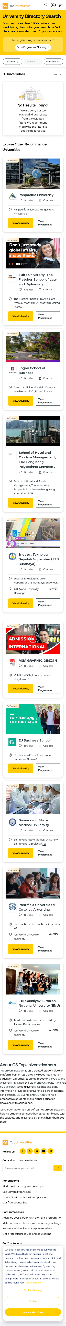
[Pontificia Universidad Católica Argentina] (12, 906)
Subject (31, 61)
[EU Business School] (12, 742)
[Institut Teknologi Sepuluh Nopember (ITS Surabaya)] (12, 556)
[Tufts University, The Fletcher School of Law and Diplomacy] (12, 276)
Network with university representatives (27, 1228)
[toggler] (60, 4)
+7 (38, 1024)
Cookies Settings (33, 1290)
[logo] (16, 4)
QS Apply (41, 1095)
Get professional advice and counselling (27, 1234)
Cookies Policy (33, 1282)
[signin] (53, 4)
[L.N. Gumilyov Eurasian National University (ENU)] (12, 1002)
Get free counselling (15, 1202)
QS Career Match (10, 1109)
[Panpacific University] (12, 196)
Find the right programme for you (23, 1186)
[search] (46, 5)
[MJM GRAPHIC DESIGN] (12, 662)
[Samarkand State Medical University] (12, 822)
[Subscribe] (57, 1168)
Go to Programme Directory (32, 47)
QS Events (23, 1095)
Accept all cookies (33, 1312)
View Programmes (45, 223)
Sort (56, 74)
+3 (35, 759)
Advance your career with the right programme (32, 1217)
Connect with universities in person (24, 1197)
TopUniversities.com (12, 1070)
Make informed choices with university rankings (32, 1223)
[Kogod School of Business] (12, 369)
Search (11, 61)
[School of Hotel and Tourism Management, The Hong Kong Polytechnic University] (12, 454)
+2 (44, 844)
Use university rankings (17, 1192)
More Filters (52, 61)
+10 (27, 679)
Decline (33, 1301)
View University (21, 222)
